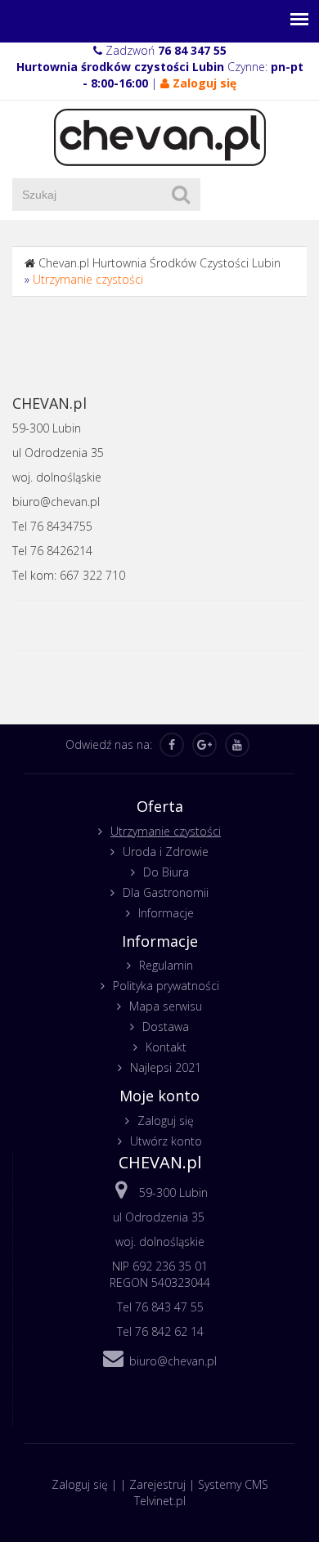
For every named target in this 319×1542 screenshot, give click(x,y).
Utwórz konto (166, 1141)
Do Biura (166, 872)
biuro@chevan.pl (173, 1361)
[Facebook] (172, 745)
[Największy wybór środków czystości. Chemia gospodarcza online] (160, 136)
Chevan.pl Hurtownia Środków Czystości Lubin (159, 263)
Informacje (166, 913)
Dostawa (165, 1026)
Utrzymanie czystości (88, 279)
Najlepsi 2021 (165, 1067)
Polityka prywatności (166, 985)
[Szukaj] (180, 194)
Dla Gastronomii (166, 892)
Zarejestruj (157, 1484)
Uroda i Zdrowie (166, 851)
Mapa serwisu (165, 1006)
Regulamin (166, 965)
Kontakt (166, 1047)
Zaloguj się (165, 1120)
